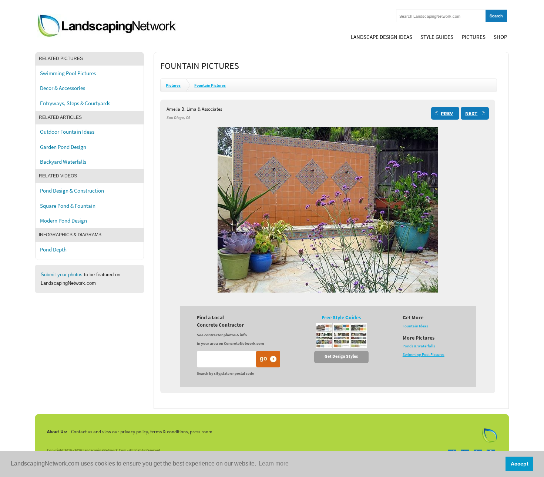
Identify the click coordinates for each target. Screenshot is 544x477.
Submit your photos (62, 274)
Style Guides (436, 37)
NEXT (471, 113)
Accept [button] (519, 464)
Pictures (474, 37)
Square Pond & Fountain (67, 206)
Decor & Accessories (62, 88)
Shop (500, 37)
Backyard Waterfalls (63, 162)
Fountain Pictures (210, 85)
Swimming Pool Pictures (68, 73)
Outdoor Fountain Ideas (67, 132)
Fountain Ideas (415, 326)
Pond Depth (53, 249)
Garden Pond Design (63, 147)
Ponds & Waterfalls (419, 346)
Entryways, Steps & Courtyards (75, 103)
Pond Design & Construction (72, 190)
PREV (447, 113)
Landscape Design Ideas (381, 37)
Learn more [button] (274, 463)
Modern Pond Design (63, 220)
